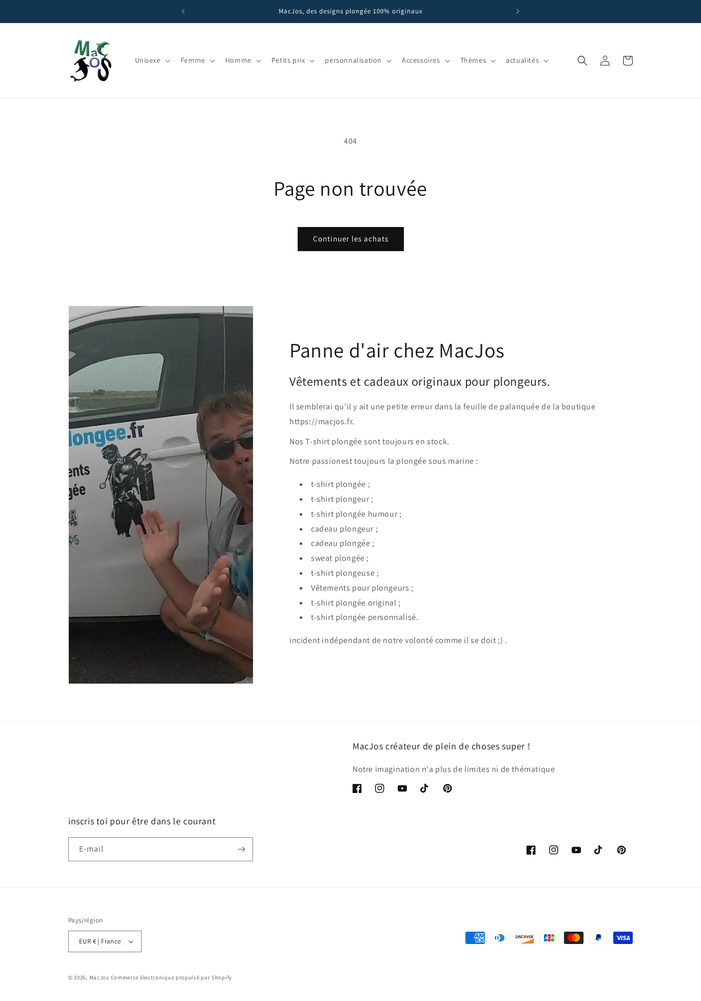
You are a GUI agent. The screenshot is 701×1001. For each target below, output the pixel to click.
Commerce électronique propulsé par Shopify (171, 977)
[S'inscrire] (241, 849)
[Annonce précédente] (183, 11)
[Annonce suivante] (518, 11)
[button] (151, 60)
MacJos (99, 977)
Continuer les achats (350, 238)
